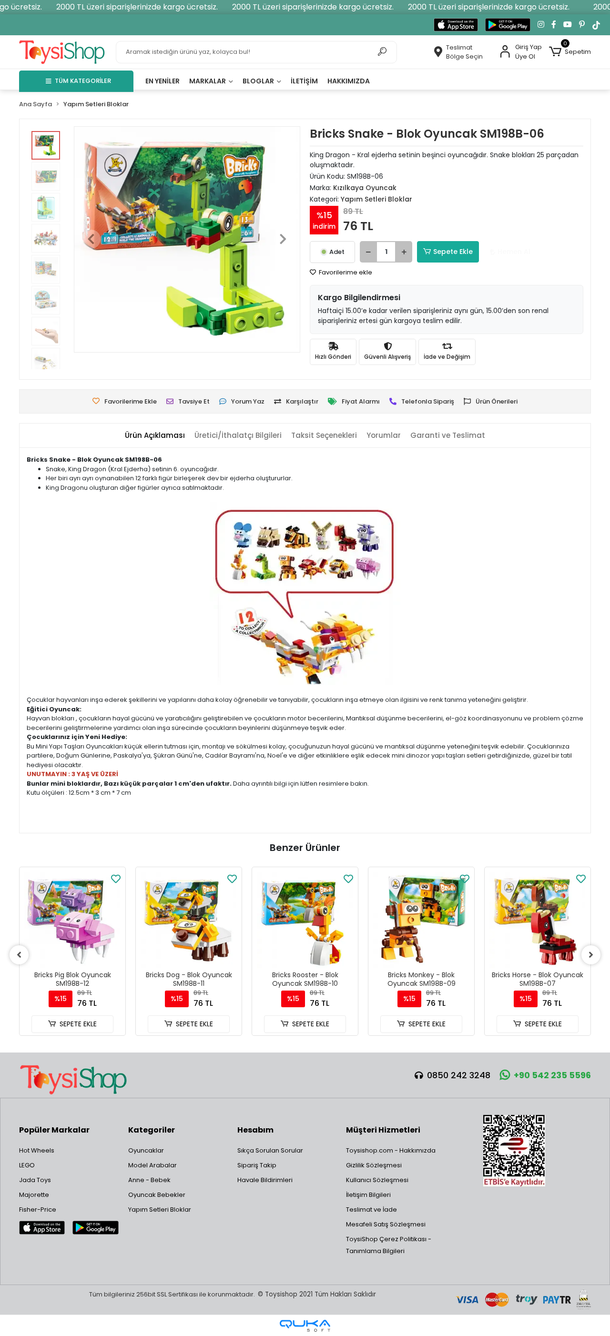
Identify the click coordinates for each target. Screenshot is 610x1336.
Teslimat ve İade (371, 1209)
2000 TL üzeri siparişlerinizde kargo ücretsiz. (137, 6)
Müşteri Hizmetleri (383, 1129)
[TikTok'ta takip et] (596, 24)
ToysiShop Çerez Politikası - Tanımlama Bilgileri (388, 1245)
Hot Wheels (36, 1150)
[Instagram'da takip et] (541, 24)
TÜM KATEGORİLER (83, 80)
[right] (591, 954)
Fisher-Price (37, 1209)
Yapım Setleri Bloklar (159, 1209)
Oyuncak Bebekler (156, 1194)
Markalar (208, 81)
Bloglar (259, 81)
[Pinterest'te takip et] (582, 24)
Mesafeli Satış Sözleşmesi (386, 1224)
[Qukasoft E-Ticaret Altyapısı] (305, 1326)
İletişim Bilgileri (368, 1194)
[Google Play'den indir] (507, 24)
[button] (570, 52)
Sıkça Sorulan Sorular (270, 1150)
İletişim (304, 81)
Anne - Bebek (149, 1179)
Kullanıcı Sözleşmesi (377, 1179)
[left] (19, 954)
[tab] (155, 435)
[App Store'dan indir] (456, 24)
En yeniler (162, 81)
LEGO (27, 1165)
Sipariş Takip (256, 1165)
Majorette (34, 1194)
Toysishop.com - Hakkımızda (391, 1150)
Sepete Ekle (453, 251)
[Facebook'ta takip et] (553, 24)
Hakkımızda (348, 81)
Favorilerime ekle (344, 272)
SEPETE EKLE (78, 1024)
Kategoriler (151, 1129)
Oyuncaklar (146, 1150)
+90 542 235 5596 (552, 1075)
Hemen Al (514, 251)
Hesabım (255, 1129)
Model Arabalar (152, 1165)
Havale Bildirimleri (265, 1179)
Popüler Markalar (54, 1129)
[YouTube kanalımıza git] (567, 24)
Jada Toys (35, 1179)
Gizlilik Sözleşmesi (374, 1165)
